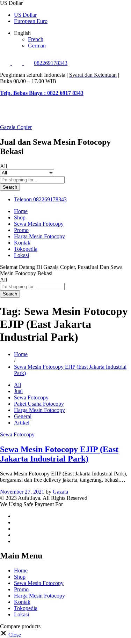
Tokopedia (25, 249)
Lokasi (21, 255)
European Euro (31, 21)
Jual (18, 391)
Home (21, 211)
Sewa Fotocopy (31, 397)
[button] (10, 635)
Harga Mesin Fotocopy (39, 236)
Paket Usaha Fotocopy (39, 404)
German (37, 45)
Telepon (23, 199)
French (35, 39)
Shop (20, 217)
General (22, 416)
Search (10, 187)
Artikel (21, 423)
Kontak (22, 243)
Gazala (60, 492)
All (17, 385)
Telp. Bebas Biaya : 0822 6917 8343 (41, 93)
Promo (21, 230)
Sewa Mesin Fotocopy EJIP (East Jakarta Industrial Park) (59, 454)
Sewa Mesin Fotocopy (39, 224)
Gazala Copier (16, 127)
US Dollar (25, 15)
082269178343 (50, 63)
